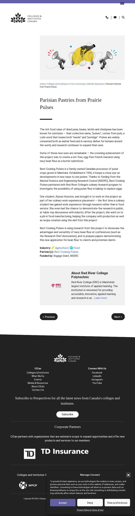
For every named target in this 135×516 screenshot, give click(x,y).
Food (77, 248)
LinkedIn (97, 376)
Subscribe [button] (67, 414)
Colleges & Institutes (38, 372)
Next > (118, 316)
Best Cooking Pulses (66, 251)
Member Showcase (95, 84)
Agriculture (61, 248)
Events (38, 379)
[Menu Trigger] (121, 3)
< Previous (49, 316)
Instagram (97, 379)
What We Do (38, 376)
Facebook (97, 372)
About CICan (37, 386)
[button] (128, 474)
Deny (90, 502)
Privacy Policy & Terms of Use (90, 510)
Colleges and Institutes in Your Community (66, 84)
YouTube (97, 383)
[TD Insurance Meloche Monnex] (56, 453)
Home (42, 84)
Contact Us (38, 390)
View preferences (117, 502)
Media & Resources (38, 383)
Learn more (100, 298)
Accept (63, 502)
